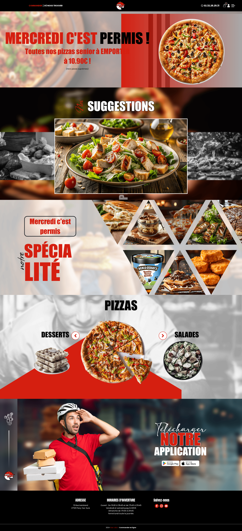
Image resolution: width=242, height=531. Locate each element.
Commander (35, 5)
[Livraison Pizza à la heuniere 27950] (121, 6)
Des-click (114, 527)
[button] (163, 336)
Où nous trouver (53, 5)
